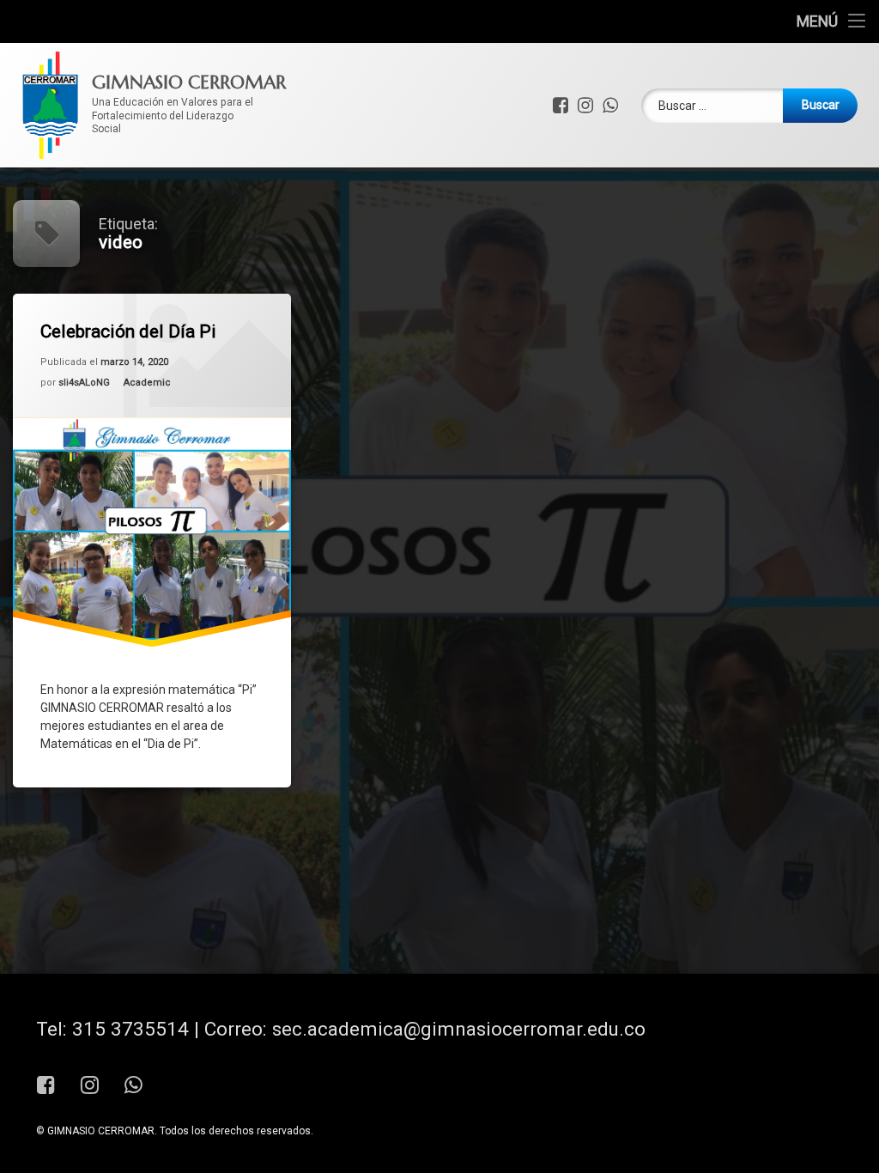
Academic (147, 382)
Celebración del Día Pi (128, 331)
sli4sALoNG (84, 382)
